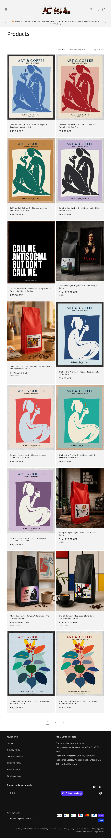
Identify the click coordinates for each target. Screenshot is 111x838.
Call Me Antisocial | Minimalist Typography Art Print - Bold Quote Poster (30, 290)
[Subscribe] (56, 793)
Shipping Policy (14, 762)
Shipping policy (98, 829)
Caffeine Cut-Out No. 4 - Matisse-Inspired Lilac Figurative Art (79, 209)
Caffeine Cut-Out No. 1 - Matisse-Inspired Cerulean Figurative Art (28, 126)
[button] (6, 9)
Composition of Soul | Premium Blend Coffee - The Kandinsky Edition (31, 367)
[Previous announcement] (5, 23)
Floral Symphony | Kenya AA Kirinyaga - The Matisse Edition (29, 617)
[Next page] (63, 722)
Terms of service (83, 829)
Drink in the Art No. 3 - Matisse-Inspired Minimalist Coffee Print (77, 456)
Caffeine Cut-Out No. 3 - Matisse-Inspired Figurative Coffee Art (28, 209)
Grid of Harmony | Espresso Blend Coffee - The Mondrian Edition (78, 617)
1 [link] (47, 722)
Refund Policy (13, 769)
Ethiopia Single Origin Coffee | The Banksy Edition (77, 534)
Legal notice (99, 832)
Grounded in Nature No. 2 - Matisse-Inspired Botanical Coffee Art (78, 702)
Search (10, 743)
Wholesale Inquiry (15, 776)
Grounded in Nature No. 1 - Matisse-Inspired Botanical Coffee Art (29, 702)
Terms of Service (15, 756)
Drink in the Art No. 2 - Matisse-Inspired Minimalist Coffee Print (28, 456)
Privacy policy (69, 829)
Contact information (84, 832)
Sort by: (61, 49)
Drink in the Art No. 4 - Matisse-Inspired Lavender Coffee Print (28, 539)
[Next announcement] (105, 23)
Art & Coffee (27, 829)
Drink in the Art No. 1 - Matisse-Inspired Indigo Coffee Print (80, 373)
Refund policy (56, 829)
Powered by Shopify (40, 829)
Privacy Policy (13, 749)
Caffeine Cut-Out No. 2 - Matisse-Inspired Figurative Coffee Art (77, 126)
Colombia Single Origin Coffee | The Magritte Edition (79, 287)
